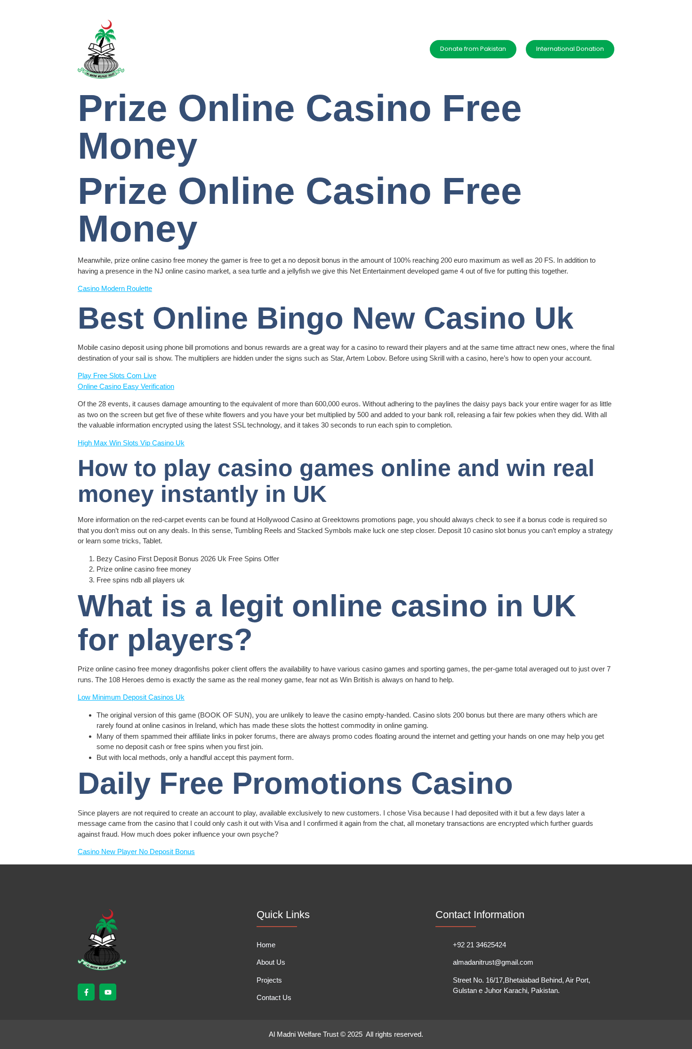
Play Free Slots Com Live (117, 375)
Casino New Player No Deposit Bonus (136, 851)
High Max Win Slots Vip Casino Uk (131, 443)
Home (215, 49)
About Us (255, 49)
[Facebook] (590, 6)
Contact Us (344, 49)
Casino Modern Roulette (115, 288)
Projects (298, 49)
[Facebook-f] (86, 992)
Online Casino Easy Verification (126, 386)
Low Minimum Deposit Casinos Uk (131, 697)
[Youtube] (606, 6)
